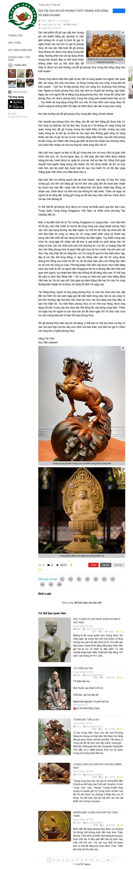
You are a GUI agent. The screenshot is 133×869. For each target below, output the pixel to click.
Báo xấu (118, 565)
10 (92, 860)
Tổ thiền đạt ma (83, 668)
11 (97, 860)
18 (108, 860)
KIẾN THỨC (71, 24)
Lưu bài (106, 565)
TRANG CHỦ (15, 35)
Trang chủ (43, 4)
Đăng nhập (68, 602)
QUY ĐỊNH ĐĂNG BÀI (20, 49)
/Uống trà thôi (19, 91)
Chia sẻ (56, 4)
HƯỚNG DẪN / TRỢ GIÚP (19, 59)
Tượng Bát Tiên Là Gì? (86, 719)
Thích (93, 565)
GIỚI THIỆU (14, 42)
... (102, 860)
